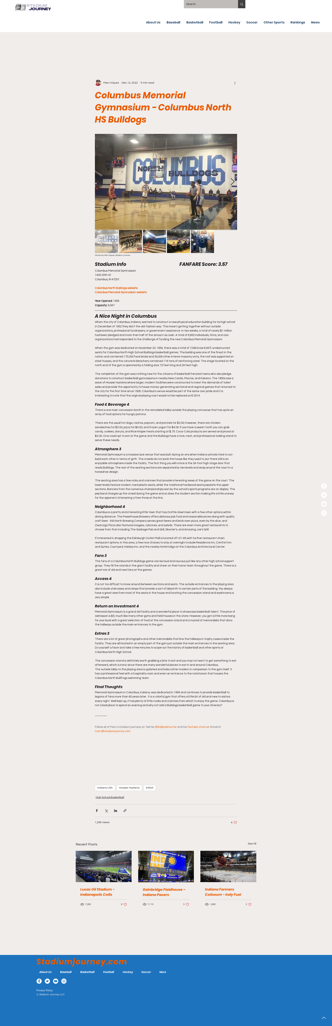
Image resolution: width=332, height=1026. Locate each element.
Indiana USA (105, 787)
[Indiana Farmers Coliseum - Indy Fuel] (228, 866)
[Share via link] (125, 810)
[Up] (324, 1018)
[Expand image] (166, 182)
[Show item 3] (154, 241)
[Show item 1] (106, 241)
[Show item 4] (178, 241)
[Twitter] (324, 495)
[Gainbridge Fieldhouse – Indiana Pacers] (166, 866)
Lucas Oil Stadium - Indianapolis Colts (97, 892)
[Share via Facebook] (97, 810)
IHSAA (149, 787)
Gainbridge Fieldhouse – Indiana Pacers (164, 892)
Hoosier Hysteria (129, 787)
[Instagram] (324, 513)
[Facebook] (324, 486)
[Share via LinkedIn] (115, 810)
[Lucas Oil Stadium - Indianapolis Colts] (104, 866)
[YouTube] (324, 504)
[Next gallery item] (232, 182)
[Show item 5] (202, 241)
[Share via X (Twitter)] (106, 810)
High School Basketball (110, 797)
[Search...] (241, 4)
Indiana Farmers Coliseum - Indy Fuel (223, 892)
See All (252, 843)
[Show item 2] (130, 241)
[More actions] (234, 82)
